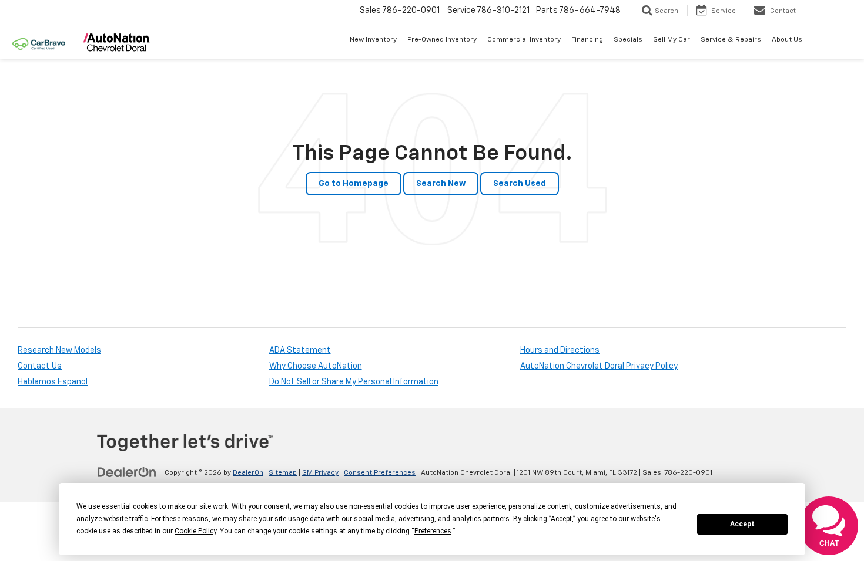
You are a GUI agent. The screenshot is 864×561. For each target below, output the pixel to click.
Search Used (519, 184)
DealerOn (248, 472)
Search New (441, 184)
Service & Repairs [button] (731, 39)
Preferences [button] (432, 531)
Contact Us (40, 366)
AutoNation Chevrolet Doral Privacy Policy (599, 366)
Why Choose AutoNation (315, 366)
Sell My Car (671, 39)
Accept (742, 524)
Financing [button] (587, 39)
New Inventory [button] (373, 39)
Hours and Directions (560, 350)
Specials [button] (628, 39)
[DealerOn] (127, 472)
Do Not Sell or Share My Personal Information (353, 382)
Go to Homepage (354, 184)
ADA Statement (300, 350)
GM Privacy (320, 472)
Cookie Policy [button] (195, 531)
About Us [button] (787, 39)
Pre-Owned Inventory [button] (442, 39)
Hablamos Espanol (53, 382)
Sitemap (283, 472)
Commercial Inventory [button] (524, 39)
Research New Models (59, 350)
